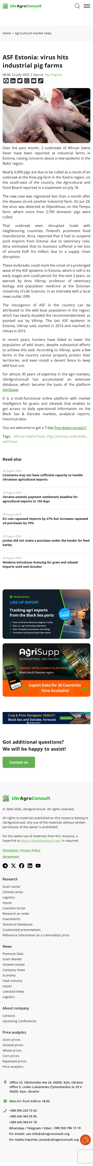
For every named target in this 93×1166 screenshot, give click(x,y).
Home (7, 33)
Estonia (61, 436)
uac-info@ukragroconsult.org (47, 1134)
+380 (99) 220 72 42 (23, 1110)
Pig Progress (54, 75)
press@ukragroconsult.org (59, 1140)
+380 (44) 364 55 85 (23, 1116)
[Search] (77, 6)
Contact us (19, 762)
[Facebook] (21, 865)
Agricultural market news (33, 33)
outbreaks (77, 436)
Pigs (50, 436)
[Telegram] (5, 865)
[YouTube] (38, 865)
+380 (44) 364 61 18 (23, 1122)
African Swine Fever (29, 436)
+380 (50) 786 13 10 (67, 1128)
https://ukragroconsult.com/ (41, 841)
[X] (13, 865)
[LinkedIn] (29, 865)
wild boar (10, 441)
